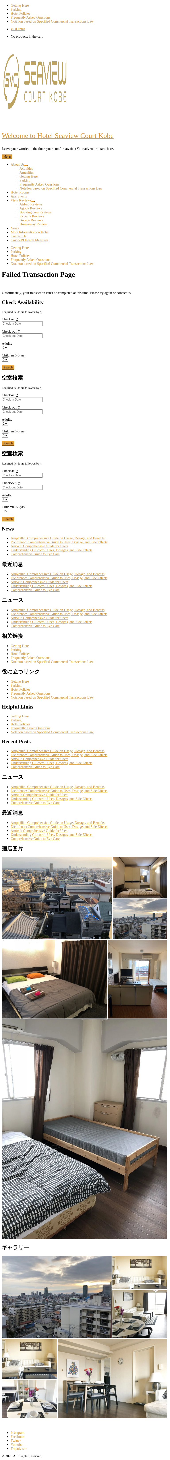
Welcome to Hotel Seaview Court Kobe (58, 135)
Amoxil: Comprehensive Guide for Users (39, 546)
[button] (57, 897)
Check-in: (10, 319)
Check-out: (11, 331)
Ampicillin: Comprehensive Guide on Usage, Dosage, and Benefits (57, 538)
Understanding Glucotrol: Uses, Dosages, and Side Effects (51, 550)
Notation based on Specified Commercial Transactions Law (52, 662)
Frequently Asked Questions (30, 658)
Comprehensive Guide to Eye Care (35, 554)
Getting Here (20, 646)
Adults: (7, 343)
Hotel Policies (20, 654)
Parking (16, 650)
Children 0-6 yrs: (13, 355)
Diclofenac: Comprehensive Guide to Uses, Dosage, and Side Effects (59, 542)
